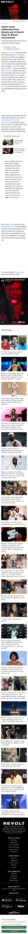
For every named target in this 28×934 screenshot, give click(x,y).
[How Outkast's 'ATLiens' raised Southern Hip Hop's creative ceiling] (14, 513)
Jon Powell (7, 47)
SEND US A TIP (14, 893)
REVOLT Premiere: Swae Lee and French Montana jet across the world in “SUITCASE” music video (12, 719)
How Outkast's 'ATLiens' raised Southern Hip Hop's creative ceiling (13, 523)
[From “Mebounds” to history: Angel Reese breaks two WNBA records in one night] (14, 732)
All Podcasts (14, 842)
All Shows (14, 840)
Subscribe (14, 873)
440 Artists (14, 852)
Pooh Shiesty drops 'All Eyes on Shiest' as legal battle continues (20, 151)
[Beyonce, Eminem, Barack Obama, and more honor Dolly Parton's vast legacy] (14, 586)
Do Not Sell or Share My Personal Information (14, 927)
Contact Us (14, 876)
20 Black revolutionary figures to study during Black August (12, 353)
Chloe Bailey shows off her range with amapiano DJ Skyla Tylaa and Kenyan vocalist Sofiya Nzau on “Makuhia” (12, 401)
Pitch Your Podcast (14, 847)
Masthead (14, 860)
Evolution (17, 75)
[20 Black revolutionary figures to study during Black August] (14, 342)
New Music (4, 23)
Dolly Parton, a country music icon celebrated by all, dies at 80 (12, 765)
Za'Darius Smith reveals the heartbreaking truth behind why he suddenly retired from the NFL (12, 450)
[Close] (26, 917)
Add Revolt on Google (12, 49)
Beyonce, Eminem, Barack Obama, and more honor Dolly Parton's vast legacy (12, 597)
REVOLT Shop (14, 880)
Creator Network (14, 849)
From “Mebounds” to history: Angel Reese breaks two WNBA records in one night (13, 743)
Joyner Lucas (12, 52)
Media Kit (14, 865)
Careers (14, 867)
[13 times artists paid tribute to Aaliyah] (14, 610)
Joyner (11, 224)
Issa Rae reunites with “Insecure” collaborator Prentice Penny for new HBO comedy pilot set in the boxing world (12, 670)
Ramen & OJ (11, 226)
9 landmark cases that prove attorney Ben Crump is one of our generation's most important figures (13, 812)
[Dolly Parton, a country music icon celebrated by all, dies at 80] (14, 755)
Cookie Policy (18, 924)
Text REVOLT (14, 878)
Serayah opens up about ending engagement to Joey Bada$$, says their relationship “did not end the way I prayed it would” (12, 788)
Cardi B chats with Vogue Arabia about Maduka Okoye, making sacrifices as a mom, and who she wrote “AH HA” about (12, 500)
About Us (14, 858)
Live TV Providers (14, 845)
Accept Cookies (14, 931)
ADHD (18, 55)
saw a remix (8, 70)
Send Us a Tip (14, 863)
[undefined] (8, 142)
